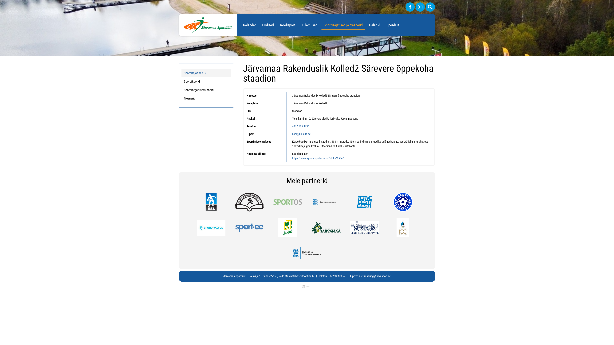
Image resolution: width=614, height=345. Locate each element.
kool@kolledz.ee (301, 134)
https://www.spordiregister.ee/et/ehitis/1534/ (318, 158)
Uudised (268, 25)
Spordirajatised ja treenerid (343, 25)
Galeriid (374, 25)
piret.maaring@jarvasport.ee (374, 276)
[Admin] (1, 2)
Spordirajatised (193, 73)
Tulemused (309, 25)
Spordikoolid (192, 81)
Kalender (249, 25)
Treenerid (190, 98)
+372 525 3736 (300, 126)
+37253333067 (336, 276)
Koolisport (287, 25)
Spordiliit (392, 25)
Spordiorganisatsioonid (199, 90)
